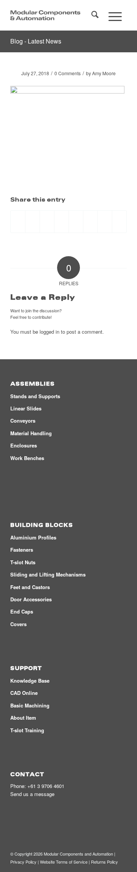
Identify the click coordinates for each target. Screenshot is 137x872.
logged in (49, 331)
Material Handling (31, 433)
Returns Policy (104, 862)
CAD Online (24, 692)
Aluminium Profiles (33, 537)
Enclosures (23, 445)
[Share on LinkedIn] (61, 221)
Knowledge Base (29, 680)
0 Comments (67, 73)
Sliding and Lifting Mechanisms (48, 574)
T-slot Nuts (22, 562)
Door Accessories (31, 599)
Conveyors (22, 420)
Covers (18, 624)
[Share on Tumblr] (76, 221)
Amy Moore (104, 73)
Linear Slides (25, 408)
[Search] (95, 15)
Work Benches (27, 458)
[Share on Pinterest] (47, 221)
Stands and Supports (35, 396)
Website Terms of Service (64, 862)
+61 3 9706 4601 (45, 786)
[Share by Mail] (119, 221)
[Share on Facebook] (18, 221)
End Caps (21, 611)
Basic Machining (29, 705)
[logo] (45, 15)
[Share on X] (32, 221)
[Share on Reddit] (105, 221)
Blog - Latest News (35, 41)
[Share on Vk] (90, 221)
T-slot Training (27, 730)
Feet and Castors (30, 587)
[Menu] (115, 15)
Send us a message (32, 794)
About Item (23, 717)
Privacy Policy (23, 862)
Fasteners (21, 549)
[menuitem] (95, 15)
